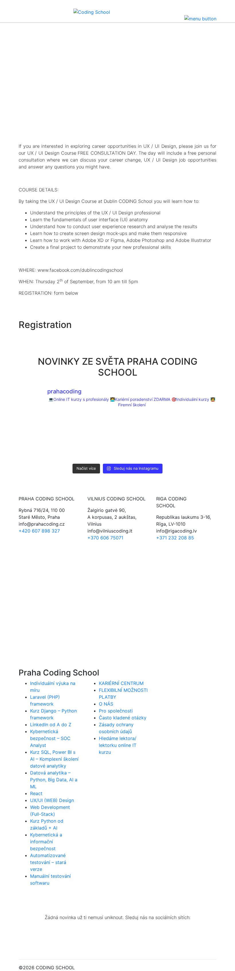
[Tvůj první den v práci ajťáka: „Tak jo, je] (92, 437)
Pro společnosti (116, 711)
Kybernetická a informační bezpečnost (46, 841)
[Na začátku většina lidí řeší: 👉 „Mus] (142, 437)
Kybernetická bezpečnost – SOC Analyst (50, 738)
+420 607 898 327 (39, 531)
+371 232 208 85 (175, 538)
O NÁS (106, 704)
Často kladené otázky (122, 718)
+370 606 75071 (105, 538)
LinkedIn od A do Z (50, 724)
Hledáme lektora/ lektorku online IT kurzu (117, 745)
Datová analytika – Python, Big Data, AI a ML (53, 779)
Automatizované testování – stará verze (48, 862)
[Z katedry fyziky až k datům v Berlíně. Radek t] (42, 437)
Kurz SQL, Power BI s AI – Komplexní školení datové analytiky (54, 759)
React (36, 793)
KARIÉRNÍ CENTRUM (121, 683)
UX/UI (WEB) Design (52, 800)
